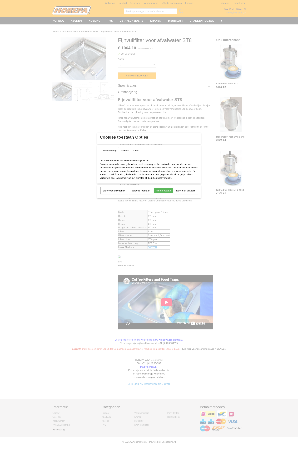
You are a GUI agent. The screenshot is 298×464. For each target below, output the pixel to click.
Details (125, 150)
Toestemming (109, 150)
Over (135, 150)
